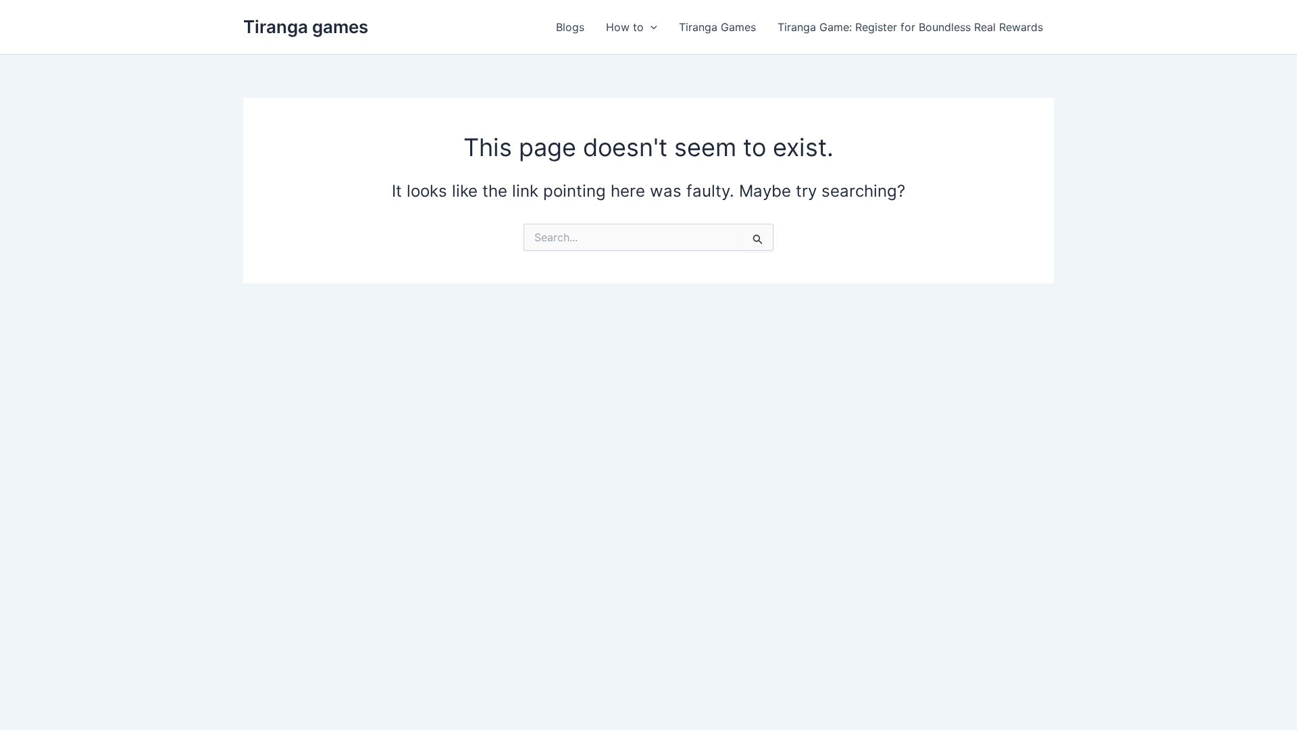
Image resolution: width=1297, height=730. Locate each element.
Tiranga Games (717, 27)
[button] (650, 27)
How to (625, 27)
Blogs (570, 27)
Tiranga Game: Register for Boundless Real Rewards (910, 27)
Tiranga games (305, 26)
